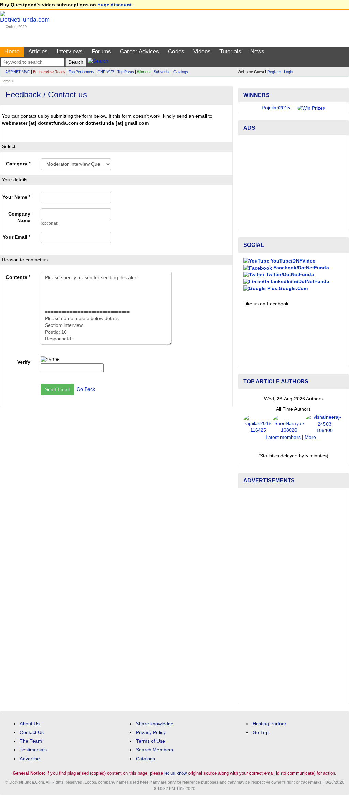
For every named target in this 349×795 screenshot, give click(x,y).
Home (11, 51)
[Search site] (98, 62)
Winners (144, 72)
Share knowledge (154, 723)
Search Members (154, 749)
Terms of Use (150, 741)
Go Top (261, 732)
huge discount (114, 4)
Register (274, 72)
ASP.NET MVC (17, 72)
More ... (313, 437)
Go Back (86, 389)
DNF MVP (105, 72)
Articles (38, 51)
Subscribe (162, 72)
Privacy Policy (151, 732)
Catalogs (180, 72)
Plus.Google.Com (287, 288)
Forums (101, 51)
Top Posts (125, 72)
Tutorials (230, 51)
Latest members (283, 437)
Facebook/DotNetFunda (300, 267)
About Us (30, 723)
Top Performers (81, 72)
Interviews (70, 51)
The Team (31, 741)
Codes (176, 51)
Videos (202, 51)
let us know (175, 773)
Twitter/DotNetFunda (289, 274)
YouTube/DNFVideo (292, 261)
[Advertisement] (293, 182)
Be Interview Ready (49, 72)
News (257, 51)
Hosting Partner (269, 723)
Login (288, 72)
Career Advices (139, 51)
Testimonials (33, 749)
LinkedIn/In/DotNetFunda (299, 281)
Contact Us (32, 732)
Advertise (30, 758)
